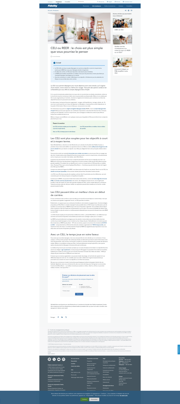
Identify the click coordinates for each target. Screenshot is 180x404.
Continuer (84, 399)
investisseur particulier (85, 286)
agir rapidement (66, 249)
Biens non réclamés (107, 377)
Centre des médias (75, 366)
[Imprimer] (128, 10)
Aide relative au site (75, 372)
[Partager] (125, 10)
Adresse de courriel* (67, 284)
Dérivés (88, 385)
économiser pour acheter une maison (78, 153)
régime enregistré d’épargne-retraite (76, 108)
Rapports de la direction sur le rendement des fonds (93, 372)
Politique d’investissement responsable (93, 382)
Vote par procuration (91, 378)
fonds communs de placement (64, 180)
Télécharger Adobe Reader (77, 377)
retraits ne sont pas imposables (59, 171)
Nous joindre (74, 361)
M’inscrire (79, 294)
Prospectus (89, 361)
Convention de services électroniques (108, 371)
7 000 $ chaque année (97, 224)
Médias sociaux (106, 379)
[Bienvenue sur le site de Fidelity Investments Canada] (52, 6)
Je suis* (81, 284)
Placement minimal (91, 388)
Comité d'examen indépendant (91, 368)
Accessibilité (106, 374)
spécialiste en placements (86, 287)
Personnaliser (94, 399)
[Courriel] (131, 10)
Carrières (73, 363)
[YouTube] (58, 359)
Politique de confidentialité (109, 365)
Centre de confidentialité (108, 367)
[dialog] (90, 397)
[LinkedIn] (49, 359)
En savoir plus (124, 395)
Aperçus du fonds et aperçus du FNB (91, 364)
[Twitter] (54, 359)
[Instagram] (63, 359)
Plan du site (73, 375)
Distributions (106, 388)
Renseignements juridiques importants (109, 361)
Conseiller (67, 1)
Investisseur (59, 1)
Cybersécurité (106, 382)
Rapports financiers (91, 376)
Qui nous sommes (75, 358)
